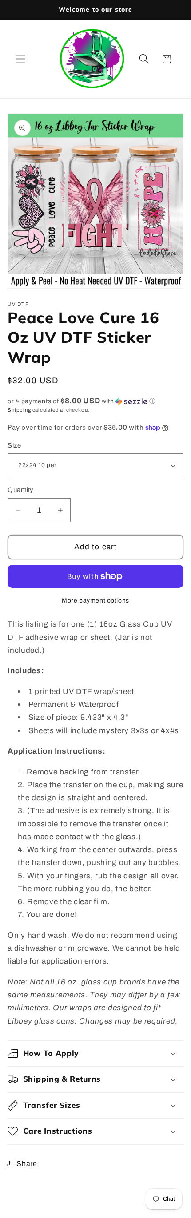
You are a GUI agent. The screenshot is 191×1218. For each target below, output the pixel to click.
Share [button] (26, 1163)
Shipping (19, 410)
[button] (20, 59)
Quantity (21, 489)
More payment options (95, 600)
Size (14, 445)
